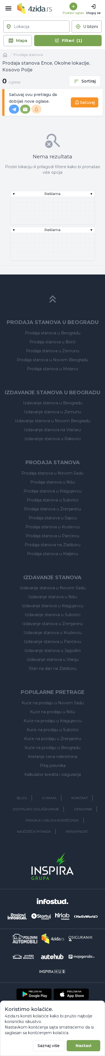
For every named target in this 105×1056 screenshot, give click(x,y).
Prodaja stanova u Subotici (52, 500)
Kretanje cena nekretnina (52, 756)
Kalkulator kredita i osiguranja (52, 774)
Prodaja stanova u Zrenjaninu (52, 508)
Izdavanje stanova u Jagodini (52, 650)
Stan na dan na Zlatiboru (52, 668)
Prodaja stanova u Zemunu (52, 350)
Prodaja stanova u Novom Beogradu (52, 359)
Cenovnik (83, 809)
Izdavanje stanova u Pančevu (52, 641)
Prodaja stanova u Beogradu (52, 332)
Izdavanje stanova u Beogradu (52, 402)
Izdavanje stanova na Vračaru (52, 429)
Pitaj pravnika (53, 765)
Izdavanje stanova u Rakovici (52, 438)
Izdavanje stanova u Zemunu (52, 411)
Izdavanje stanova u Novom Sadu (52, 587)
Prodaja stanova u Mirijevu (52, 368)
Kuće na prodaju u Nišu (52, 711)
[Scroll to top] (52, 299)
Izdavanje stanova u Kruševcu (53, 632)
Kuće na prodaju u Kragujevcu (53, 720)
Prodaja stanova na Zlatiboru (52, 544)
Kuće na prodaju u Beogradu (52, 747)
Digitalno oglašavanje (36, 809)
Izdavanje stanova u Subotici (52, 614)
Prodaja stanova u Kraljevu (52, 553)
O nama (49, 798)
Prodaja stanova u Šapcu (53, 517)
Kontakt (79, 798)
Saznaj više (49, 1045)
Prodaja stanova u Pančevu (52, 535)
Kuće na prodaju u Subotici (53, 729)
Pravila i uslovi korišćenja (52, 820)
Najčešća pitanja (34, 831)
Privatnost (77, 831)
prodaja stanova (28, 55)
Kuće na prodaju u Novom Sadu (53, 702)
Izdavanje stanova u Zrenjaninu (52, 623)
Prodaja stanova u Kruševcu (52, 526)
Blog (22, 798)
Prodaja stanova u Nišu (52, 482)
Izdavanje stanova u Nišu (52, 596)
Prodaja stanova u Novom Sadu (52, 473)
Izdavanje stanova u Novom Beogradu (52, 420)
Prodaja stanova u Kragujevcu (52, 491)
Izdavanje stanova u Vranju (53, 659)
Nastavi (83, 1045)
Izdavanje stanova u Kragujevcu (52, 605)
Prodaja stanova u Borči (52, 341)
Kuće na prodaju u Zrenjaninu (52, 738)
